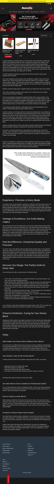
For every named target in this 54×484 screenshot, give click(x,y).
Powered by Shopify (27, 472)
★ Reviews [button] (8, 479)
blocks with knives (31, 113)
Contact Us (42, 11)
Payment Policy (6, 452)
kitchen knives (19, 60)
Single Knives (21, 11)
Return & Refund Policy (8, 448)
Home (10, 11)
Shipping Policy (6, 450)
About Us (5, 461)
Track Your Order (7, 468)
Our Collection (6, 463)
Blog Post (5, 466)
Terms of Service (6, 444)
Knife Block (27, 11)
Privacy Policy (6, 446)
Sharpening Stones (35, 11)
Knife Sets (15, 11)
